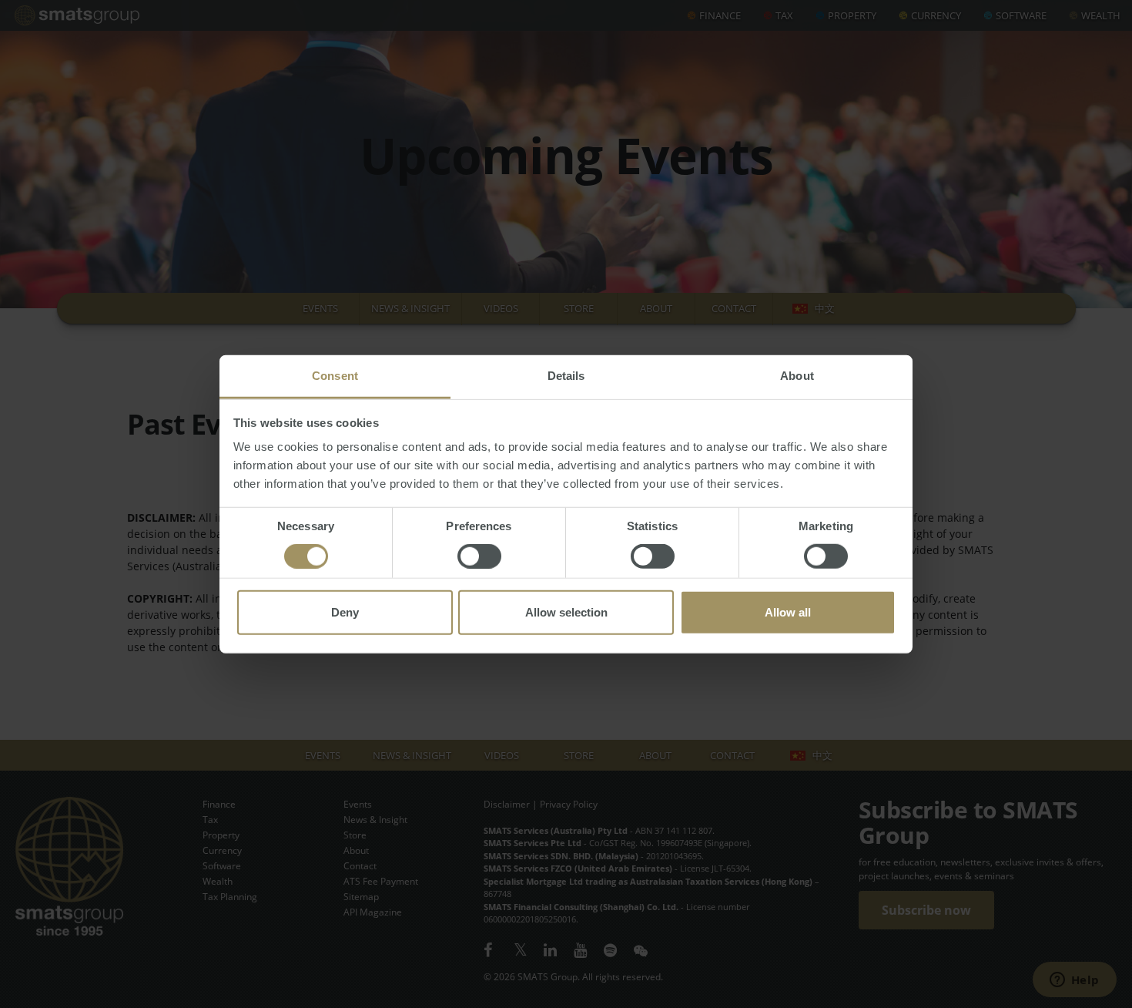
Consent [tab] (335, 375)
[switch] (479, 556)
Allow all (788, 612)
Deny (345, 612)
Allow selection (566, 612)
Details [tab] (566, 375)
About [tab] (797, 375)
